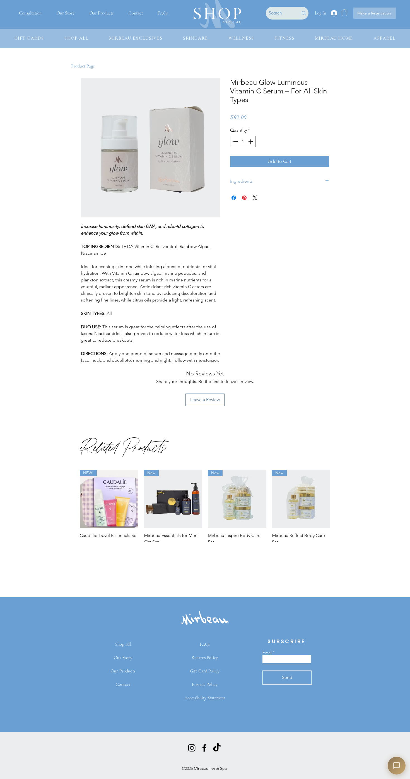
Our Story (123, 657)
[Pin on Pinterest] (244, 197)
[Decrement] (235, 141)
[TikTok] (217, 748)
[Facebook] (204, 748)
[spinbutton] (243, 141)
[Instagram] (192, 748)
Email (267, 652)
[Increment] (251, 141)
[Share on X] (255, 197)
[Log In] (333, 13)
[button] (344, 12)
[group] (205, 511)
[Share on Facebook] (233, 197)
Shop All (123, 644)
